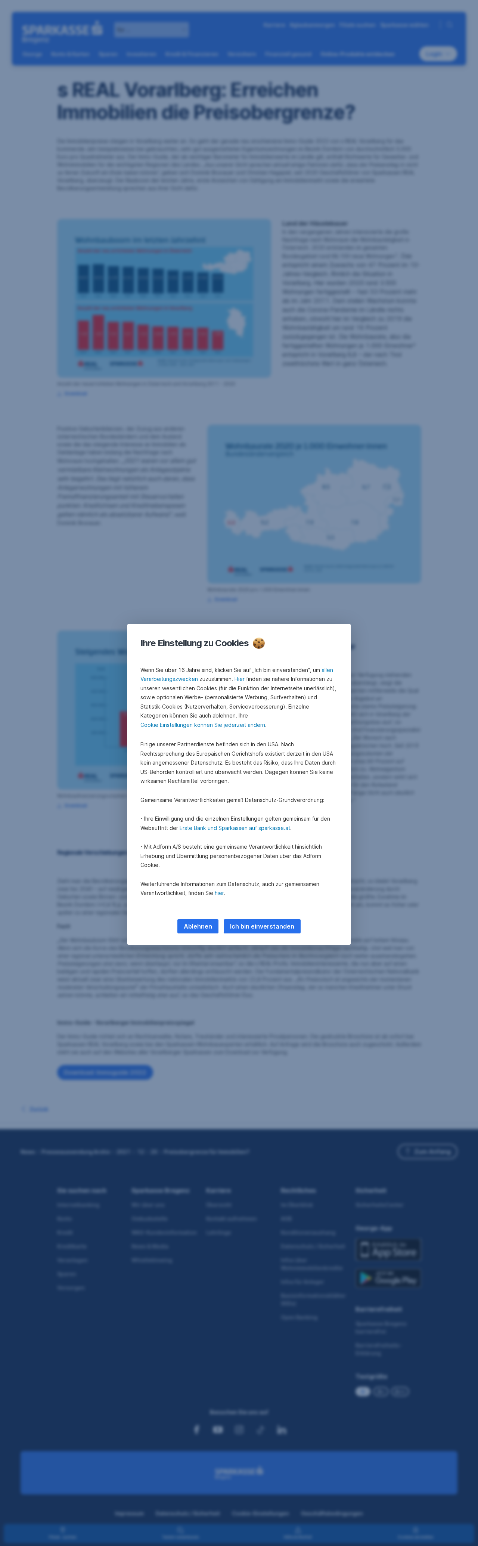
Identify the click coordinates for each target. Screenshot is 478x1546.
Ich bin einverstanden (262, 926)
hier (219, 893)
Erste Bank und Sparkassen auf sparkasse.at (235, 828)
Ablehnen (198, 926)
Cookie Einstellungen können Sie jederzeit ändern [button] (202, 725)
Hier (240, 679)
